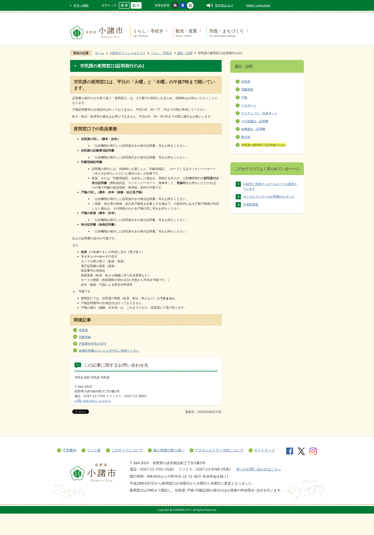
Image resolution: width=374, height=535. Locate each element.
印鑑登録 (85, 337)
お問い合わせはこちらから (92, 401)
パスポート (248, 105)
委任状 (245, 137)
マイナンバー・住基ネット (259, 113)
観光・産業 (186, 32)
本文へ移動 (81, 5)
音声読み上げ (224, 5)
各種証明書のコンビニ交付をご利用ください (109, 350)
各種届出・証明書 (253, 129)
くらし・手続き (148, 32)
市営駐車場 (250, 204)
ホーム (99, 53)
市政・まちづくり (226, 32)
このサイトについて (127, 450)
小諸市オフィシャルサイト (127, 53)
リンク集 (94, 450)
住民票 (83, 330)
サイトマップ (264, 450)
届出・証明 (184, 53)
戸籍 (244, 97)
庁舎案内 (69, 450)
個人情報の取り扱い (168, 450)
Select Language (258, 5)
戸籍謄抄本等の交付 (92, 343)
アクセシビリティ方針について (219, 450)
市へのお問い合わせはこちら (258, 469)
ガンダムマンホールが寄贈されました (269, 196)
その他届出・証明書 (254, 121)
